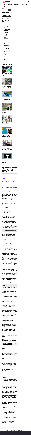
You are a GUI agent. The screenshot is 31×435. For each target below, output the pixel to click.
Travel (4, 58)
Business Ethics (6, 30)
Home (3, 430)
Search (3, 8)
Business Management (7, 31)
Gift (4, 40)
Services (5, 53)
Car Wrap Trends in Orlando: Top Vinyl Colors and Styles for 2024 (7, 98)
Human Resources (22, 4)
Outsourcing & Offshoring (7, 50)
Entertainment (5, 37)
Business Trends (16, 4)
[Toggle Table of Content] (8, 191)
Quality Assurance (6, 51)
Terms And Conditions (19, 430)
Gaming (5, 39)
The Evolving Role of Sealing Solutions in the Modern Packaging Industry (6, 18)
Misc (4, 49)
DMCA (14, 430)
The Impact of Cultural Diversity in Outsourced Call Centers (6, 123)
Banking (3, 6)
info (3, 178)
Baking (4, 27)
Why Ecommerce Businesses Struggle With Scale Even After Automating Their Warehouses (6, 16)
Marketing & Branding (6, 48)
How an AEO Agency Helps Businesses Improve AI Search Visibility (6, 21)
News (26, 4)
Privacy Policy (7, 430)
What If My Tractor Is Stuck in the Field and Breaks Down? (6, 110)
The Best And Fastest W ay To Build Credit (7, 73)
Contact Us (3, 4)
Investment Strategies (6, 45)
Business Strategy (6, 32)
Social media (5, 54)
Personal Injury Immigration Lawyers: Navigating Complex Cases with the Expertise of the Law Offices (7, 148)
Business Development (7, 29)
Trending (5, 59)
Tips (4, 57)
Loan (4, 47)
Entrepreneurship (6, 38)
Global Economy (6, 41)
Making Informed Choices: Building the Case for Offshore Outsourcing (7, 135)
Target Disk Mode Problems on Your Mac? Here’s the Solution (7, 160)
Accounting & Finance (9, 4)
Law (4, 46)
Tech (4, 56)
